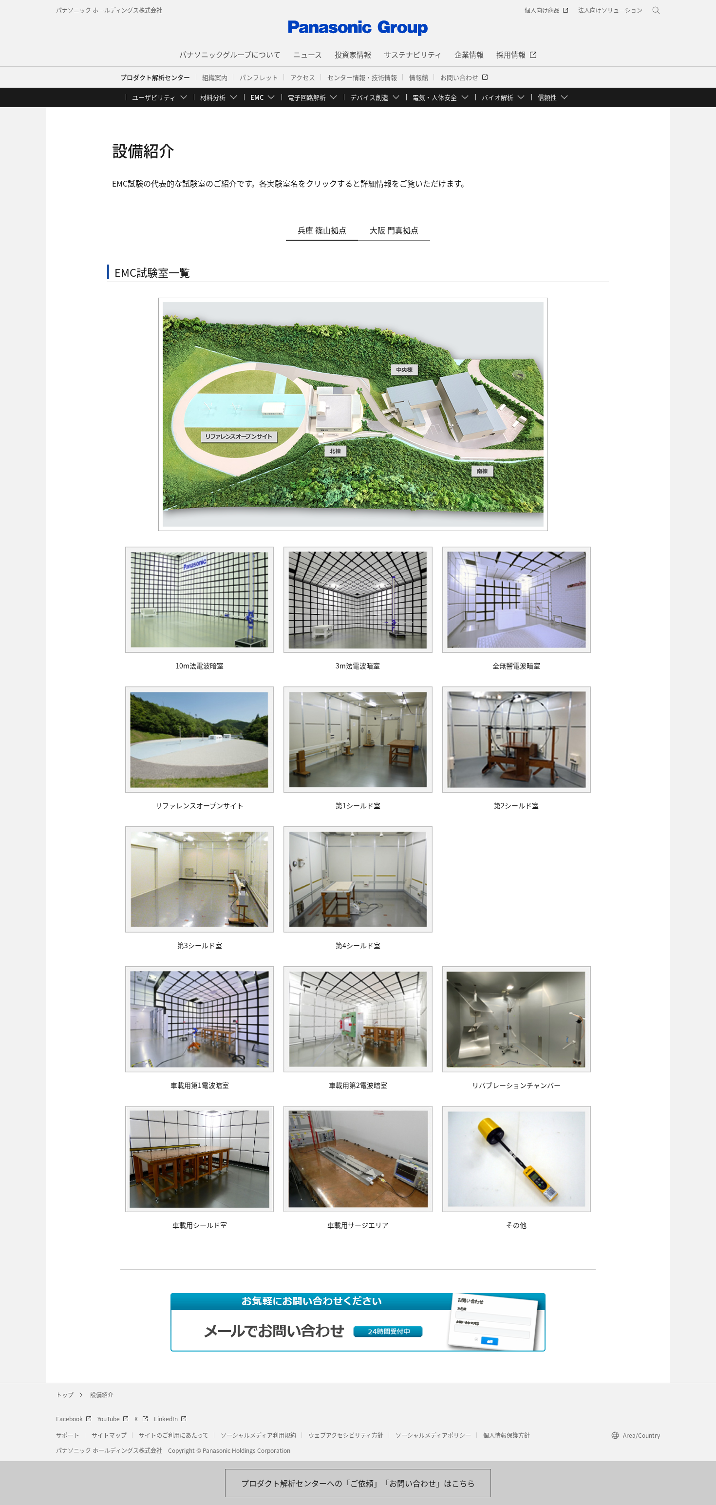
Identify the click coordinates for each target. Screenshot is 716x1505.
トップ (65, 1395)
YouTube (108, 1418)
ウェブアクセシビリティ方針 (345, 1435)
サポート (67, 1435)
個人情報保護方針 (506, 1435)
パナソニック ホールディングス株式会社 (109, 10)
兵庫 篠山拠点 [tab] (322, 230)
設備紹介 (101, 1395)
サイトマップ (109, 1435)
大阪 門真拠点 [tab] (394, 230)
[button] (214, 77)
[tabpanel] (358, 755)
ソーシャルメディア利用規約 (258, 1435)
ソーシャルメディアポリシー (433, 1435)
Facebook (69, 1418)
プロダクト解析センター (155, 77)
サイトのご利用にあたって (173, 1435)
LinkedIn (166, 1418)
